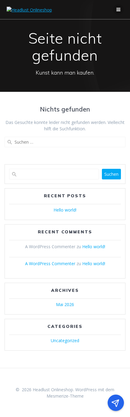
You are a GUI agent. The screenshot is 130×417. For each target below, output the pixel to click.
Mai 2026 (65, 304)
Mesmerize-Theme (65, 396)
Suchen (111, 174)
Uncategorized (65, 340)
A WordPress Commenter (50, 263)
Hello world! (65, 210)
